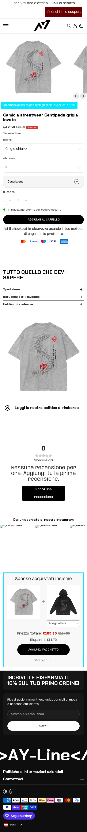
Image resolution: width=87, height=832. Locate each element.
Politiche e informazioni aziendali (33, 772)
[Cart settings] (81, 25)
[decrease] (10, 200)
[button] (76, 96)
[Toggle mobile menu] (5, 25)
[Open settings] (69, 25)
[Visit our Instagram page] (5, 791)
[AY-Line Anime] (42, 25)
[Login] (75, 25)
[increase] (26, 200)
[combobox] (63, 623)
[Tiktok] (11, 791)
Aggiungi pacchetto (43, 649)
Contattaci (13, 779)
